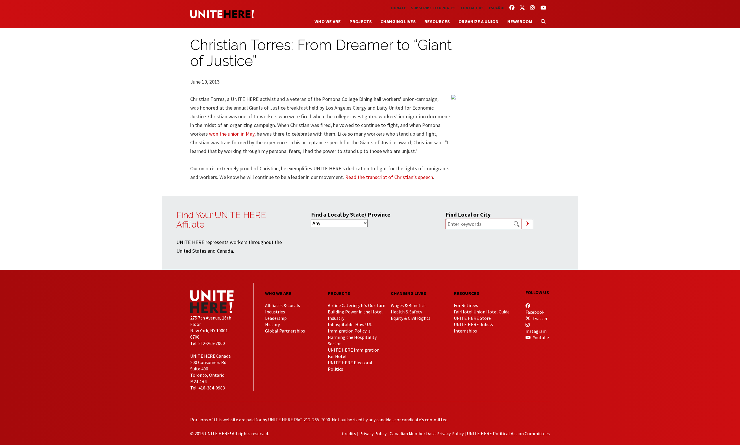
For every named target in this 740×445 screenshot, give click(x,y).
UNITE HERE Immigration (354, 350)
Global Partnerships (285, 331)
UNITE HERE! (222, 14)
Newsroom (519, 21)
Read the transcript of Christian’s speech (389, 177)
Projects (360, 21)
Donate (398, 8)
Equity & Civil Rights (410, 318)
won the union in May (231, 133)
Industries (275, 312)
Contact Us (472, 8)
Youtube (540, 337)
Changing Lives (398, 21)
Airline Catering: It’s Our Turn (356, 305)
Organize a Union (478, 21)
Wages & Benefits (408, 305)
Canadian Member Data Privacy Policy (427, 433)
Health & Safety (406, 312)
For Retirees (466, 305)
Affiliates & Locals (282, 305)
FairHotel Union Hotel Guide (482, 312)
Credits (349, 433)
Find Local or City (468, 214)
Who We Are (327, 21)
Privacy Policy (372, 433)
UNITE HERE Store (472, 318)
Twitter (539, 318)
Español (497, 8)
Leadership (276, 318)
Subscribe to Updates (433, 8)
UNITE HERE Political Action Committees (508, 433)
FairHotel (337, 356)
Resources (437, 21)
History (272, 324)
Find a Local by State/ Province (351, 214)
